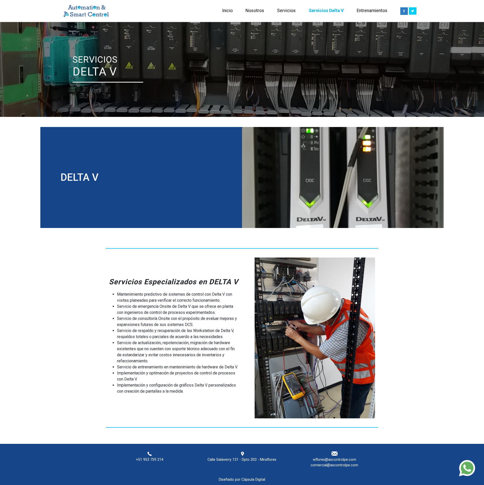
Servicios (286, 10)
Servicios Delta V (326, 10)
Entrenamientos (372, 10)
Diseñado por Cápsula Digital (242, 479)
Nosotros (255, 10)
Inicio (227, 10)
